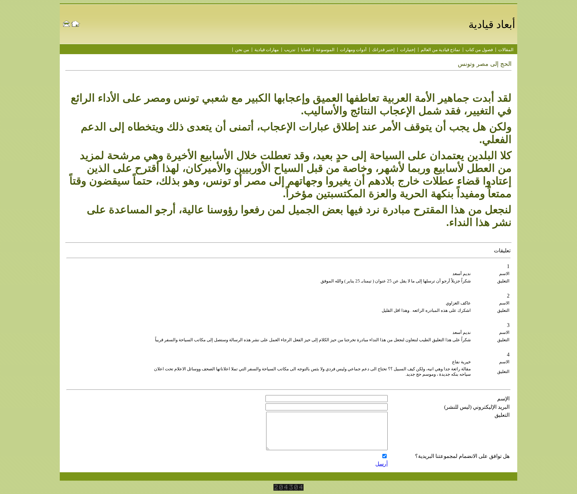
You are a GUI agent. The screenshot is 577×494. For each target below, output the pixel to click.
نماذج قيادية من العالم (440, 49)
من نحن (242, 49)
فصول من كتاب (479, 49)
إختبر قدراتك (383, 49)
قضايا (306, 49)
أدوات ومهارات (353, 49)
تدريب (290, 49)
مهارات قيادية (266, 49)
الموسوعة (325, 49)
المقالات (506, 49)
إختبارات (407, 49)
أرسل (381, 464)
